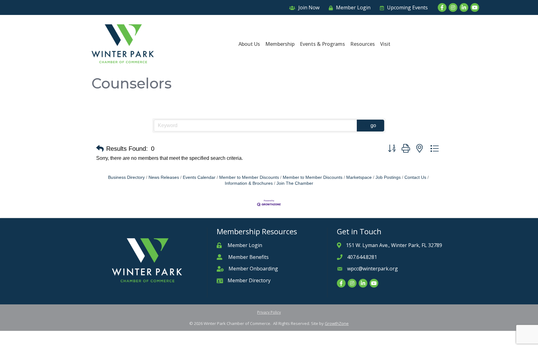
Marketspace (359, 177)
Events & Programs (322, 44)
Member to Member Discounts (249, 177)
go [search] (373, 125)
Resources (362, 44)
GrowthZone (337, 323)
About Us (249, 44)
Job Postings (388, 177)
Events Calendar (199, 177)
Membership (280, 44)
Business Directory (126, 177)
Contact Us (415, 177)
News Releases (164, 177)
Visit (385, 44)
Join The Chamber (294, 183)
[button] (100, 148)
